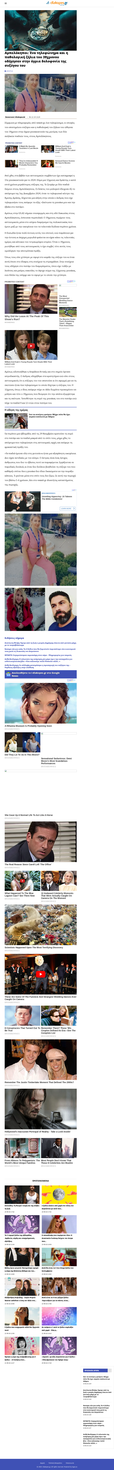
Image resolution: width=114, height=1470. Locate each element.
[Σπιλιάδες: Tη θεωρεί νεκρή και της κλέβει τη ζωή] (22, 1194)
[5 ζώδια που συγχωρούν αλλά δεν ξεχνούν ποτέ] (22, 1316)
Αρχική (42, 1463)
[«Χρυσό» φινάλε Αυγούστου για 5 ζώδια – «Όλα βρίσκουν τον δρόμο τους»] (59, 1346)
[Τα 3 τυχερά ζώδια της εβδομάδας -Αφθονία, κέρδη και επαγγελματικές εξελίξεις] (22, 1224)
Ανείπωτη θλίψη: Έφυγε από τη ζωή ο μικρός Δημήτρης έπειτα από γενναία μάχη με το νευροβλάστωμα (40, 644)
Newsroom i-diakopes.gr (15, 117)
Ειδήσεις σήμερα (14, 638)
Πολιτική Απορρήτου (55, 1463)
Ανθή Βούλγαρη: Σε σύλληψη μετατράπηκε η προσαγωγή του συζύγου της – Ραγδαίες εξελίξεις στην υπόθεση (37, 666)
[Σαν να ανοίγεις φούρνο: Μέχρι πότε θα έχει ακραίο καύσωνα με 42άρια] (16, 421)
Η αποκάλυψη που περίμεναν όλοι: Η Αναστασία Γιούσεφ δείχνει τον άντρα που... (57, 1238)
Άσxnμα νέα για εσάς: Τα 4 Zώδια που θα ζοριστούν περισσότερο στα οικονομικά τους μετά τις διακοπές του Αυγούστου (40, 650)
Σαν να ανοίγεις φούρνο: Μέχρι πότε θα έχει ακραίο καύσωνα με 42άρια (49, 415)
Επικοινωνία (70, 1463)
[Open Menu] (6, 3)
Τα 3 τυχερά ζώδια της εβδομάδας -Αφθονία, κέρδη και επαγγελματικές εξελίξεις (20, 1238)
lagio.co (74, 1467)
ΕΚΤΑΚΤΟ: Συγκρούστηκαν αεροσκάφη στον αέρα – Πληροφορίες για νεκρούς (38, 655)
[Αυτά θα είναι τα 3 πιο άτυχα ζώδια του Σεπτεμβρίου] (59, 1257)
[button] (40, 30)
